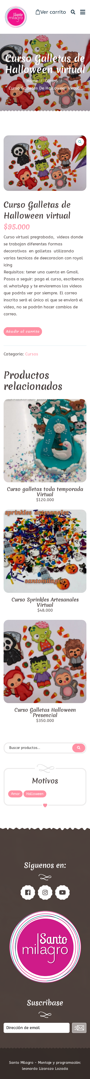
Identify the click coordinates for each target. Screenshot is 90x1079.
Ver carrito (53, 12)
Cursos (51, 80)
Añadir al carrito (23, 331)
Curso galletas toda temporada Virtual (45, 492)
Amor (15, 794)
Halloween (34, 794)
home (32, 80)
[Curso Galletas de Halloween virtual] (45, 163)
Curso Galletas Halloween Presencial (45, 712)
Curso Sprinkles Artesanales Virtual (45, 602)
